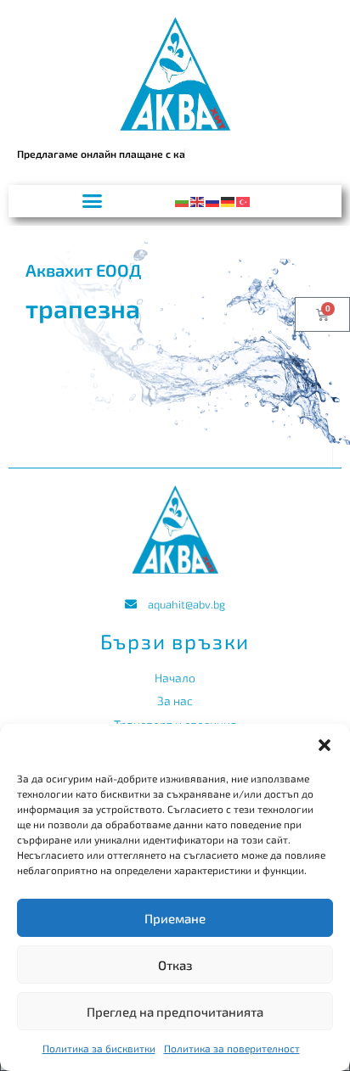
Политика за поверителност (232, 1048)
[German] (228, 200)
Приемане (175, 918)
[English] (198, 200)
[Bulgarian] (182, 200)
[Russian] (213, 200)
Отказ (175, 965)
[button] (324, 745)
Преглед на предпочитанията (175, 1011)
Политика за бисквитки (98, 1048)
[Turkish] (243, 200)
